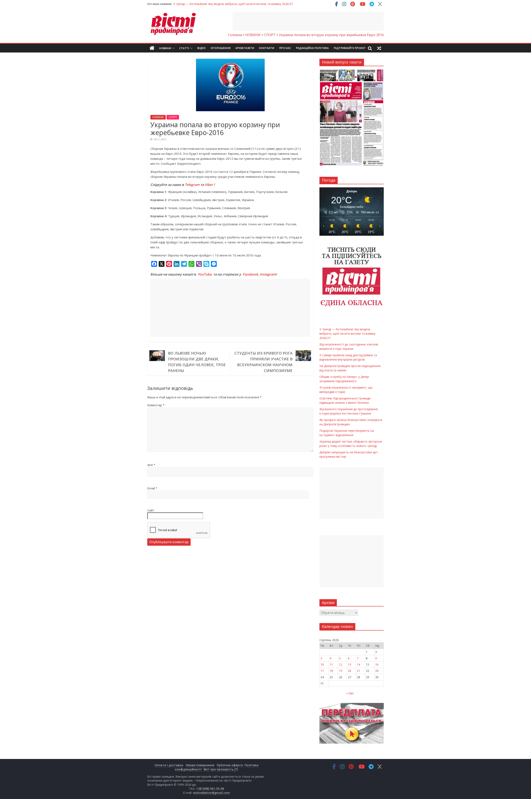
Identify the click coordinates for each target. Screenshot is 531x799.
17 (322, 671)
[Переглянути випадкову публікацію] (379, 48)
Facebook (250, 274)
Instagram (268, 274)
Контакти (266, 48)
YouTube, (205, 274)
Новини (165, 48)
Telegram (192, 184)
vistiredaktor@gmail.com (211, 793)
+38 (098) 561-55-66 (210, 788)
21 (358, 671)
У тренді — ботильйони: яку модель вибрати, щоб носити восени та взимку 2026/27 (233, 4)
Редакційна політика (312, 48)
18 (331, 671)
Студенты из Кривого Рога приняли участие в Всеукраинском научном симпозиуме (263, 362)
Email (152, 488)
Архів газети (244, 48)
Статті (184, 48)
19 (340, 671)
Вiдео (201, 48)
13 (349, 664)
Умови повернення (200, 765)
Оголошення (220, 48)
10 (322, 664)
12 (340, 664)
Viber (209, 184)
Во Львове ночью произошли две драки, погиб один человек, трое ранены (197, 362)
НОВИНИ (158, 117)
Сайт (150, 510)
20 (349, 671)
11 (331, 664)
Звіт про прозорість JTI (220, 769)
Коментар (155, 405)
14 (358, 664)
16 (377, 664)
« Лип (350, 693)
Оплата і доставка (169, 765)
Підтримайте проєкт (350, 48)
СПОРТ (173, 117)
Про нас (285, 48)
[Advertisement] (308, 21)
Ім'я (151, 465)
